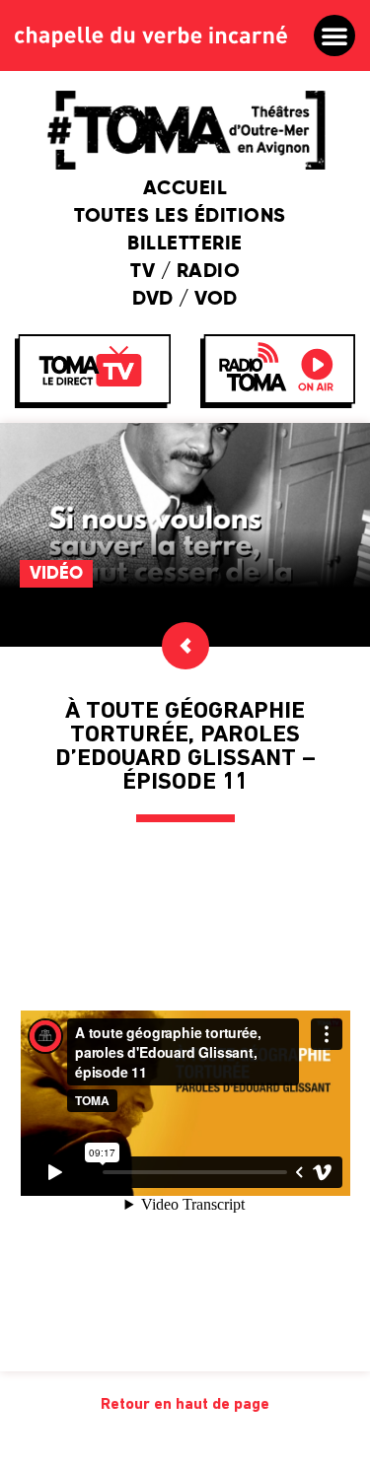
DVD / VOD (185, 300)
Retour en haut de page (185, 1405)
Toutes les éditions (180, 217)
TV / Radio (185, 272)
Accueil (185, 189)
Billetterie (185, 244)
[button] (334, 35)
